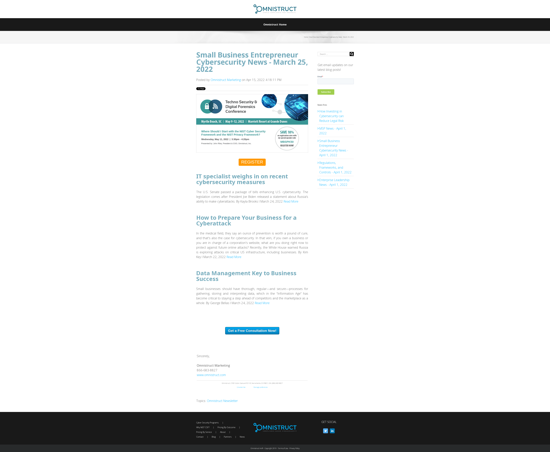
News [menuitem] (242, 436)
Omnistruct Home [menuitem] (275, 24)
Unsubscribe (245, 387)
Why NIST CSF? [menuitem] (202, 427)
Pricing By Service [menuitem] (204, 432)
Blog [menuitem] (214, 436)
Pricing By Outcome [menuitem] (226, 427)
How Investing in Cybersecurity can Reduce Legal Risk (331, 116)
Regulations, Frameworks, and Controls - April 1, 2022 (335, 167)
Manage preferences (261, 387)
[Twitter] (325, 430)
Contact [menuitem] (200, 436)
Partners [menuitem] (228, 436)
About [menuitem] (223, 432)
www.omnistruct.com (211, 375)
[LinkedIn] (332, 430)
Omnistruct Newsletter (222, 401)
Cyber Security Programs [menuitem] (207, 422)
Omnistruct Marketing (226, 80)
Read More (291, 201)
